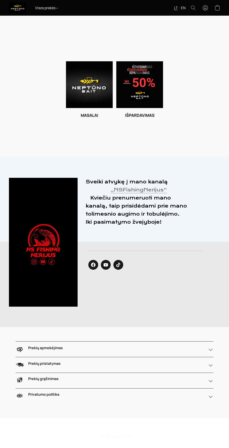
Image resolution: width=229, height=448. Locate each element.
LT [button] (176, 7)
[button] (17, 7)
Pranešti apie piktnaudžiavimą (127, 428)
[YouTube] (106, 265)
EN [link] (100, 428)
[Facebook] (93, 265)
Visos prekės (45, 7)
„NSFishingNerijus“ (139, 190)
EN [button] (183, 7)
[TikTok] (118, 265)
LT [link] (93, 428)
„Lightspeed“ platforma (114, 436)
